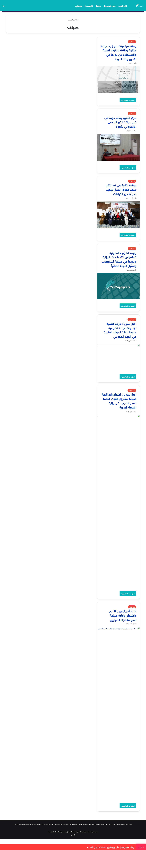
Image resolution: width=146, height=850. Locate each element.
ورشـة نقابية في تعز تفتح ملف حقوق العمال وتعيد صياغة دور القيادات (121, 189)
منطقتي (78, 5)
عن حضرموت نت (92, 831)
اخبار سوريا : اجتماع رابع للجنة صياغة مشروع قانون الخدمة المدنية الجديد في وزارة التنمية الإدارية (119, 400)
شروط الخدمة (59, 831)
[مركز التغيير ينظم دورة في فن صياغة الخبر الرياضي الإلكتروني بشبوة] (118, 147)
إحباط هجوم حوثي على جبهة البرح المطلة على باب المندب (110, 847)
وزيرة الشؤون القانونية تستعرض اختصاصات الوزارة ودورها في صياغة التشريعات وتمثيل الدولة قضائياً (119, 259)
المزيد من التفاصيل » (127, 100)
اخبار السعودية (109, 5)
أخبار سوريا (132, 319)
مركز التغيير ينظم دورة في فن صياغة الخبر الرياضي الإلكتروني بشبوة (120, 122)
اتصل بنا (51, 831)
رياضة (98, 5)
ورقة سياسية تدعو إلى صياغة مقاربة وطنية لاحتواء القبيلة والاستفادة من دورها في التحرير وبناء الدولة (118, 52)
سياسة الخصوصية (80, 831)
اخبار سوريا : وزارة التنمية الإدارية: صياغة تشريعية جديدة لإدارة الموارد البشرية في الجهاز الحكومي (120, 329)
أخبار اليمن (123, 5)
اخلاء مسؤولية (69, 831)
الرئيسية (74, 19)
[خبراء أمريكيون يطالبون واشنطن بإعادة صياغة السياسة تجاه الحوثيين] (118, 713)
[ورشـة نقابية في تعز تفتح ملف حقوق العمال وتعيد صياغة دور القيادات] (118, 214)
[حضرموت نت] (140, 5)
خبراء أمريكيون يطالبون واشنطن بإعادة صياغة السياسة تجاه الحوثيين (122, 615)
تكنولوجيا (89, 5)
